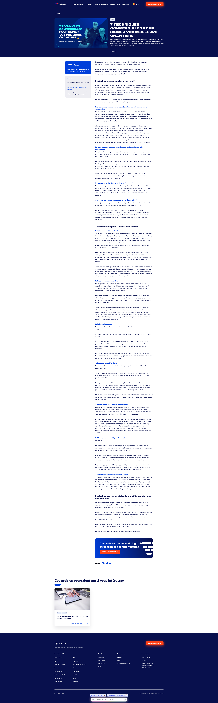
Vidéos (119, 660)
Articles (119, 657)
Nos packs (101, 663)
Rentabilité (76, 671)
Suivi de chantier (59, 664)
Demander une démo (154, 4)
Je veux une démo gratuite (110, 551)
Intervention (58, 668)
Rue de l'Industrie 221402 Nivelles (148, 667)
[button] (79, 4)
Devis (74, 657)
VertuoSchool (146, 657)
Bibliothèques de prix (79, 664)
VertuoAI (75, 681)
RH (55, 661)
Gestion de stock (59, 675)
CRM (74, 678)
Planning (75, 661)
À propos (101, 657)
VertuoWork (58, 657)
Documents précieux (123, 663)
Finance (75, 675)
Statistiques (58, 678)
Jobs (99, 666)
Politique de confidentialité (156, 693)
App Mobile (58, 681)
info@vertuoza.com (147, 663)
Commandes (58, 671)
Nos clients (101, 660)
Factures (75, 668)
